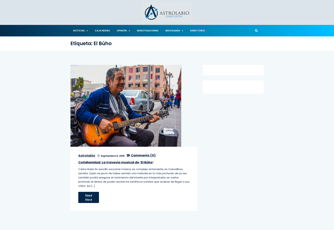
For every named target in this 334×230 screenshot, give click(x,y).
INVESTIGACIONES (147, 30)
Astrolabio (86, 155)
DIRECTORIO (197, 30)
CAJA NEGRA (102, 30)
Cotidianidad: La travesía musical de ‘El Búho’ (116, 162)
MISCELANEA (172, 30)
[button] (256, 30)
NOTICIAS (79, 30)
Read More (88, 197)
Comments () (143, 155)
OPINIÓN (122, 30)
